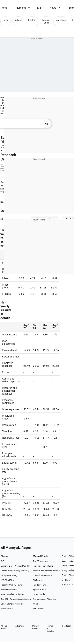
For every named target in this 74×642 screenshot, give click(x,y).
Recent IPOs (6, 584)
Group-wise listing (9, 575)
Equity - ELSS (68, 556)
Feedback (66, 625)
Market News (7, 608)
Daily (11, 566)
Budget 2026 (68, 584)
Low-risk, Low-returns (42, 575)
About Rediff (4, 627)
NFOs (35, 603)
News (53, 7)
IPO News (17, 584)
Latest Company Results (12, 603)
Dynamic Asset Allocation (44, 599)
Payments (21, 7)
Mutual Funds (46, 21)
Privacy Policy (35, 627)
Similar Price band (9, 589)
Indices (18, 20)
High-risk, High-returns (43, 566)
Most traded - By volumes (12, 594)
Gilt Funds (37, 580)
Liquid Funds (39, 594)
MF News (66, 580)
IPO (2, 580)
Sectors (32, 20)
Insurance (61, 20)
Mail (39, 7)
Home (3, 7)
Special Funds (39, 589)
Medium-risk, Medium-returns (46, 570)
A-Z (2, 561)
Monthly (26, 566)
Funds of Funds (40, 584)
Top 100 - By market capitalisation (16, 599)
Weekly (18, 566)
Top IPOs (9, 580)
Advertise (19, 625)
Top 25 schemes (40, 561)
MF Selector (38, 608)
